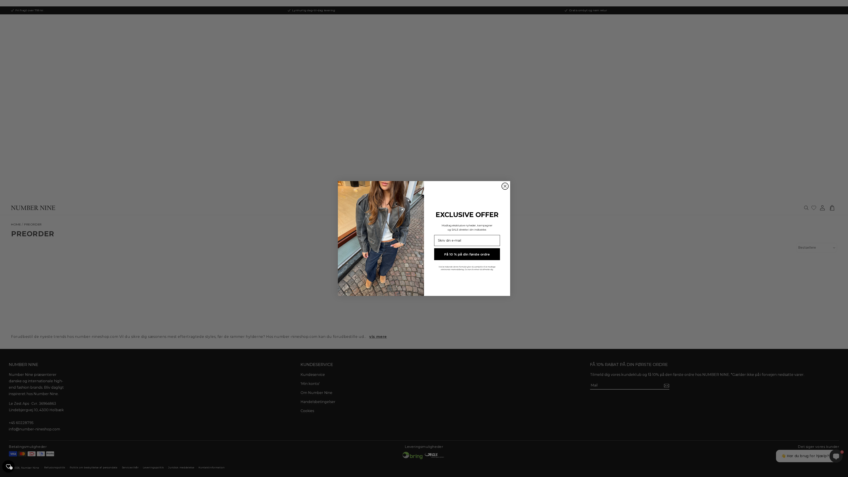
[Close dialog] (505, 186)
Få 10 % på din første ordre (467, 254)
